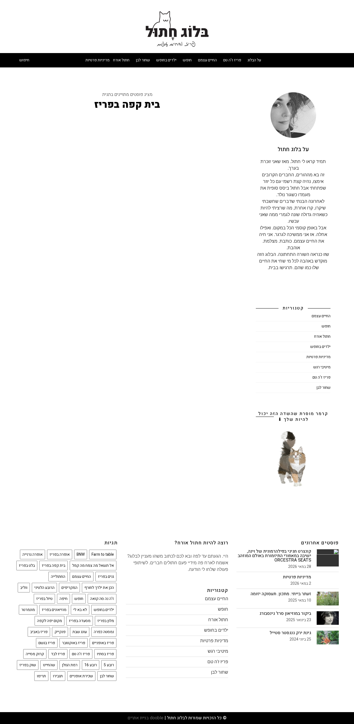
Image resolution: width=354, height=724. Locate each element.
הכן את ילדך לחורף (99, 588)
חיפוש (24, 60)
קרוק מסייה (35, 654)
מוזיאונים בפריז (54, 610)
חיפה (63, 599)
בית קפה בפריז (53, 565)
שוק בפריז (27, 665)
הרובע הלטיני (44, 588)
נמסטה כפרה (104, 632)
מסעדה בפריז (79, 621)
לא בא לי (80, 610)
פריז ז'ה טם (232, 60)
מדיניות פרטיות (97, 60)
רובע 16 (90, 665)
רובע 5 (109, 665)
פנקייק (60, 632)
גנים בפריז (106, 576)
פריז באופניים (103, 643)
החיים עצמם (207, 60)
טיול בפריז (44, 599)
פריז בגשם (46, 643)
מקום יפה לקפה (49, 621)
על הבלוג (254, 60)
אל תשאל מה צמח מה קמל (93, 565)
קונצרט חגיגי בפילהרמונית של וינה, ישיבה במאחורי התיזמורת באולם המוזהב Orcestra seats (274, 555)
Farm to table (103, 554)
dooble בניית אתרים (145, 718)
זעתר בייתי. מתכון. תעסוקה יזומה (281, 594)
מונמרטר (28, 610)
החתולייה (58, 576)
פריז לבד (58, 654)
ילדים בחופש (166, 60)
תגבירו (58, 676)
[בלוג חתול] (177, 29)
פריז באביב (39, 632)
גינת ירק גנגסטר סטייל (290, 633)
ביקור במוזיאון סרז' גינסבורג (285, 613)
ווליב (23, 588)
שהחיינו (49, 665)
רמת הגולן (69, 665)
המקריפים (69, 588)
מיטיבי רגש (321, 367)
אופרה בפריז (60, 554)
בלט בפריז (27, 565)
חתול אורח (121, 60)
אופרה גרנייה (32, 554)
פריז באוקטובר (73, 643)
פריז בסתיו (105, 654)
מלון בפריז (105, 621)
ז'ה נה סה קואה (102, 599)
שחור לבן (143, 60)
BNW (81, 554)
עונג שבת (79, 632)
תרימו (41, 676)
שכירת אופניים (81, 676)
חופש (187, 60)
